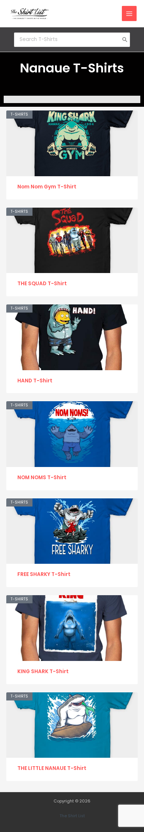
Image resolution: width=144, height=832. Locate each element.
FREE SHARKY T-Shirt (44, 574)
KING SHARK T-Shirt (43, 671)
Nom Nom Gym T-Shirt (46, 186)
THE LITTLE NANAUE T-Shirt (51, 768)
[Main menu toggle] (129, 13)
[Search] (125, 39)
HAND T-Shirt (34, 380)
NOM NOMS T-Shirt (41, 477)
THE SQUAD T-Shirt (42, 283)
